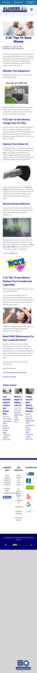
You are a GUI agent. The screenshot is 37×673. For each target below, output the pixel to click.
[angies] (30, 486)
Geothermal (18, 507)
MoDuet (18, 539)
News (5, 433)
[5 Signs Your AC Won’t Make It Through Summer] (30, 391)
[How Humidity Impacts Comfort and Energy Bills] (7, 391)
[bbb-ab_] (30, 472)
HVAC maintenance (17, 48)
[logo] (15, 7)
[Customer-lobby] (30, 510)
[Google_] (28, 502)
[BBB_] (28, 479)
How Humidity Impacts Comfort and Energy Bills (7, 405)
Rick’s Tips (13, 253)
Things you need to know (6, 437)
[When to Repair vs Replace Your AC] (18, 391)
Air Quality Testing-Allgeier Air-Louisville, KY (18, 496)
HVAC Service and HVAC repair (18, 480)
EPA (4, 153)
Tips (8, 439)
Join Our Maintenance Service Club (14, 373)
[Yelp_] (28, 494)
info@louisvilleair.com (10, 493)
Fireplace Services (19, 512)
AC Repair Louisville (9, 377)
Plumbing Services (18, 519)
